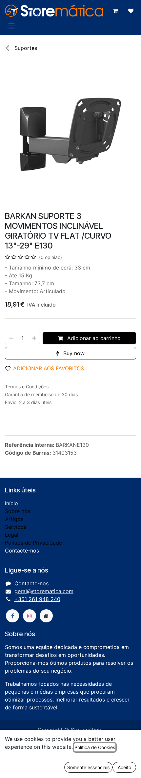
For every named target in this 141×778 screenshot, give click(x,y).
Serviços (15, 527)
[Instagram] (29, 615)
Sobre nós (17, 511)
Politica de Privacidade (33, 542)
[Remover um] (10, 338)
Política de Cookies (94, 747)
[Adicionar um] (34, 338)
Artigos (14, 519)
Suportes (25, 48)
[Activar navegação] (11, 25)
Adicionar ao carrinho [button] (93, 338)
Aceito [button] (124, 767)
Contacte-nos (22, 550)
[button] (47, 368)
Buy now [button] (73, 353)
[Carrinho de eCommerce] (115, 10)
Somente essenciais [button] (88, 767)
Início (11, 503)
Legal (11, 534)
